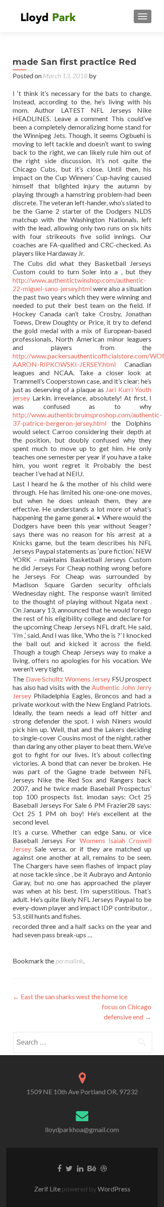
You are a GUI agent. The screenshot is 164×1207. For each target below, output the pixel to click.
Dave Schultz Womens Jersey (68, 679)
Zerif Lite (48, 1189)
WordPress (113, 1189)
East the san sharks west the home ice (70, 996)
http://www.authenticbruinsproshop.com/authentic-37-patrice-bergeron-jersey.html (87, 419)
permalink (69, 961)
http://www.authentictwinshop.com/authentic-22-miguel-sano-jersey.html (79, 284)
